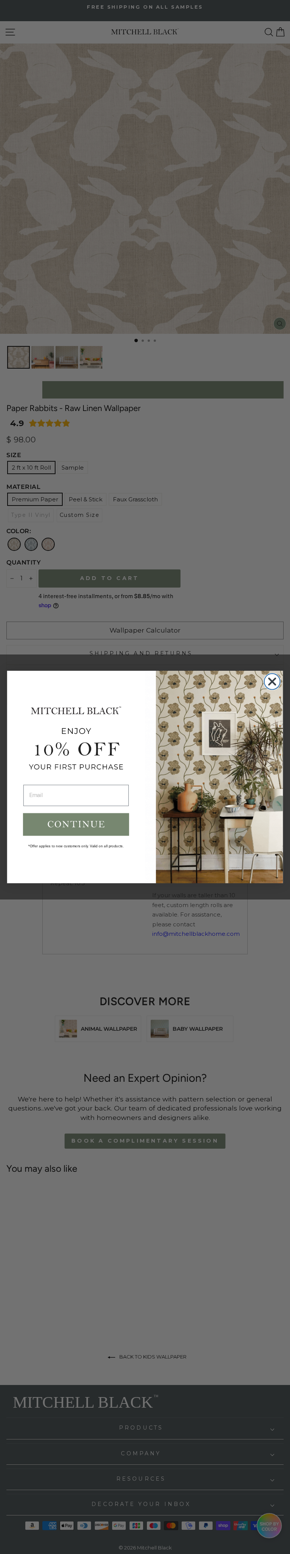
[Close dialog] (272, 682)
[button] (76, 824)
